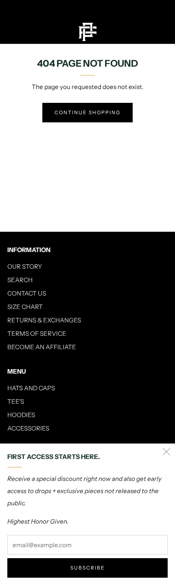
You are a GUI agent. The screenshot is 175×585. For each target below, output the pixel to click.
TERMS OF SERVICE (36, 333)
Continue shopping (87, 112)
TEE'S (15, 401)
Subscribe (87, 568)
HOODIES (21, 415)
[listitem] (88, 10)
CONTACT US (26, 293)
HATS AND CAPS (31, 388)
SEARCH (20, 280)
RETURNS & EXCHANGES (44, 320)
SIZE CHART (25, 307)
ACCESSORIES (28, 428)
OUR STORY (24, 266)
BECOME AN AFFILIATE (41, 347)
